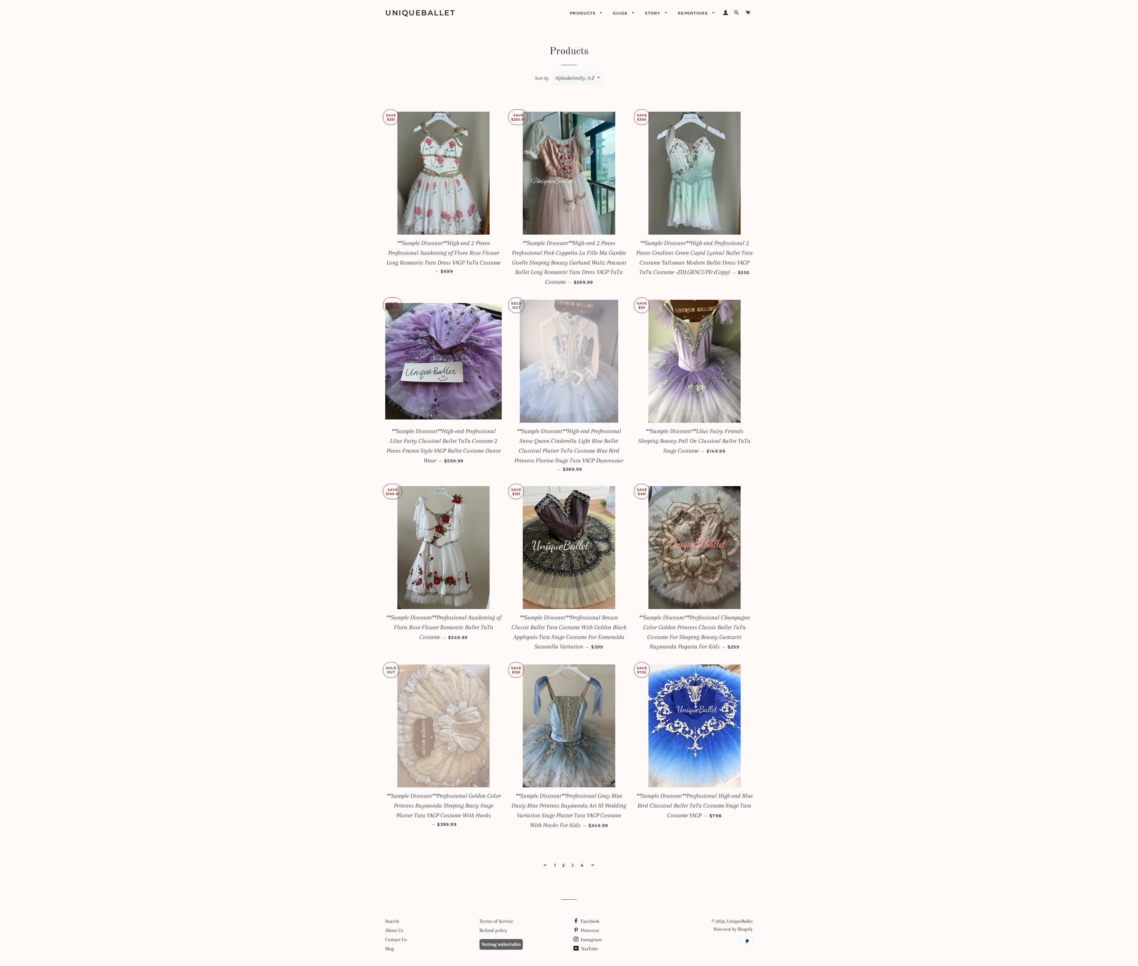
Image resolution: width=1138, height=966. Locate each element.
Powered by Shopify (733, 929)
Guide (621, 13)
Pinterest (589, 930)
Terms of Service (496, 921)
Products (583, 13)
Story (653, 13)
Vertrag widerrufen (501, 944)
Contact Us (396, 939)
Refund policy (493, 930)
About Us (394, 930)
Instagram (591, 939)
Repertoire (693, 13)
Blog (389, 948)
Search (392, 921)
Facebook (590, 921)
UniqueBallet (420, 12)
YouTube (589, 948)
